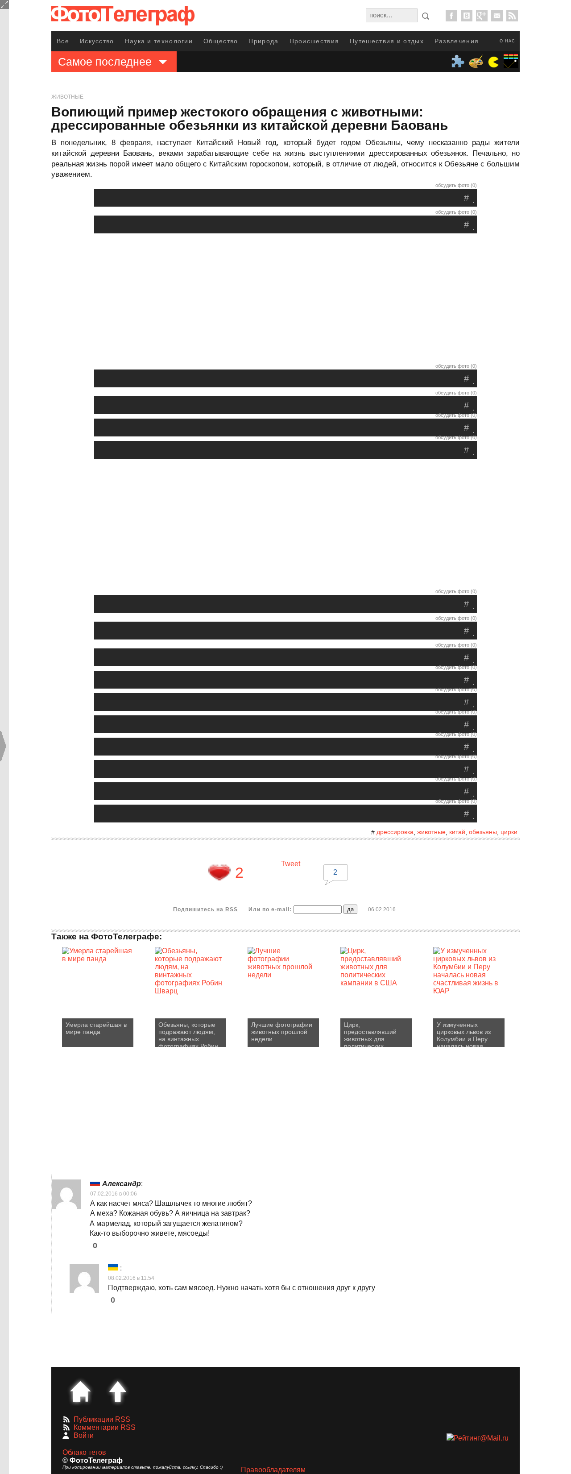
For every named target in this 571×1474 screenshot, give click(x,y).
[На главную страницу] (80, 1391)
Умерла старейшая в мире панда (96, 1028)
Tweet (290, 864)
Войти (84, 1435)
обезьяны (483, 831)
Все (63, 41)
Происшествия (314, 41)
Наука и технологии (159, 41)
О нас (507, 41)
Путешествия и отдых (387, 41)
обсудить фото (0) (456, 185)
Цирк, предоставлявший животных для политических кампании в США (370, 1034)
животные (431, 831)
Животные (67, 97)
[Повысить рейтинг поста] (219, 872)
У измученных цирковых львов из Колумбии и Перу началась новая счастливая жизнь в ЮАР (465, 1034)
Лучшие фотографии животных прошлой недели (281, 1031)
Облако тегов (84, 1452)
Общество (220, 41)
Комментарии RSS (105, 1427)
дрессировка (395, 831)
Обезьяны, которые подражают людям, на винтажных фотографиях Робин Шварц (188, 1034)
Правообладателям (273, 1470)
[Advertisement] (285, 300)
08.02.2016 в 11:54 (131, 1278)
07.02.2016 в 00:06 (113, 1194)
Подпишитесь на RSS (205, 909)
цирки (509, 831)
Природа (263, 41)
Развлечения (456, 41)
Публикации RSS (102, 1419)
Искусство (97, 41)
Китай (457, 831)
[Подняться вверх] (118, 1391)
